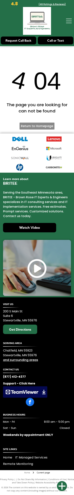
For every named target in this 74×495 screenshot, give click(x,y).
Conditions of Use (57, 479)
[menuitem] (9, 457)
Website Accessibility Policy (48, 482)
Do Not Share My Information (32, 479)
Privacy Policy (7, 479)
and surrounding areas (20, 360)
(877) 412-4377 (14, 377)
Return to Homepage (37, 126)
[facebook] (30, 402)
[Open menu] (69, 21)
